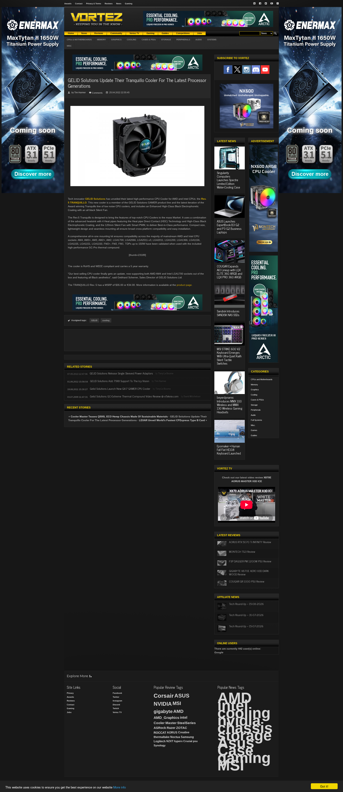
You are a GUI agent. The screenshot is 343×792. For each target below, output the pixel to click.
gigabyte (163, 711)
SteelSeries (186, 723)
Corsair (164, 696)
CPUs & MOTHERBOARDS (79, 40)
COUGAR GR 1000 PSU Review (246, 581)
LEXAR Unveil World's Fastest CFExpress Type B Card (172, 420)
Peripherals (256, 410)
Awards (67, 3)
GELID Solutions (95, 198)
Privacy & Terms (93, 3)
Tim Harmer (80, 92)
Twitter (116, 697)
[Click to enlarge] (137, 107)
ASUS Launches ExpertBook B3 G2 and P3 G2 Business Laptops (229, 227)
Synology (159, 745)
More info (119, 787)
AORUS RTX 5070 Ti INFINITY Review (250, 542)
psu (195, 741)
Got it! (324, 786)
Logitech (160, 741)
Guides (254, 435)
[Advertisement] (137, 340)
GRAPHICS (116, 40)
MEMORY (101, 40)
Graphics (255, 390)
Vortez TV (117, 712)
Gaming (128, 3)
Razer (171, 728)
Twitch (116, 708)
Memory (254, 385)
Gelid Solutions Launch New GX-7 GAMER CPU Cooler (120, 388)
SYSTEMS (211, 40)
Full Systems (256, 420)
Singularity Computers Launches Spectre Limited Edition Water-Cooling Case (228, 180)
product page (184, 284)
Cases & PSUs (257, 400)
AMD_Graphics (166, 718)
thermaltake (162, 737)
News (118, 3)
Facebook (117, 693)
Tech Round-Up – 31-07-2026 (246, 614)
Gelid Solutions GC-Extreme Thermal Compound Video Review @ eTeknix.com (134, 396)
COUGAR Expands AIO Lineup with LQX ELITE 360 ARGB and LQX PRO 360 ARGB (229, 272)
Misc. (253, 425)
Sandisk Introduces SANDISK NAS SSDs (228, 313)
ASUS (181, 696)
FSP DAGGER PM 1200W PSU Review (250, 561)
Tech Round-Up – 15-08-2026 (246, 603)
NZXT (169, 741)
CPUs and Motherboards (261, 379)
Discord (116, 705)
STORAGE (166, 40)
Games (254, 430)
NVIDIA (163, 704)
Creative (183, 732)
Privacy (70, 693)
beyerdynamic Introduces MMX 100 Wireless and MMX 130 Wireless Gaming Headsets (229, 405)
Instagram (117, 701)
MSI (177, 703)
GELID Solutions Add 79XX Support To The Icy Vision (119, 381)
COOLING (131, 40)
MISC (69, 46)
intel (183, 717)
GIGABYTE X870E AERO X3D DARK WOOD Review (249, 572)
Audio (253, 415)
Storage (254, 405)
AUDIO (198, 40)
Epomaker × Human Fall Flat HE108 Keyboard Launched (229, 450)
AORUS (172, 732)
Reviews (109, 3)
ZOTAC (181, 728)
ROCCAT (160, 732)
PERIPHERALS (183, 40)
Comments (97, 93)
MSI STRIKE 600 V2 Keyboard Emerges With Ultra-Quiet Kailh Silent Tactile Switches (229, 356)
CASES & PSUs (149, 40)
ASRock (160, 728)
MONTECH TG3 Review (242, 551)
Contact (79, 3)
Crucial (187, 741)
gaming (244, 757)
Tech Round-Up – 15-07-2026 (246, 626)
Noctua (175, 737)
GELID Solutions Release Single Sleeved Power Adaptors (121, 373)
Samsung (187, 737)
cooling (106, 320)
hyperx (178, 741)
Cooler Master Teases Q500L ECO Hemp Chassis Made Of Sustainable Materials (119, 416)
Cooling (254, 395)
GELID (94, 320)
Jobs (69, 712)
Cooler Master (165, 723)
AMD (178, 711)
